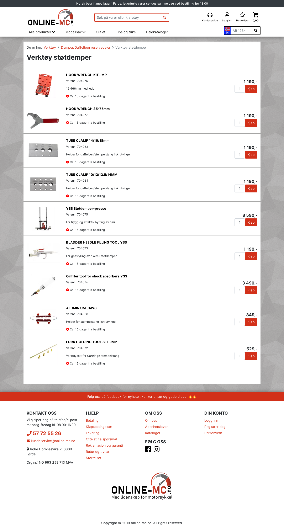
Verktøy (50, 47)
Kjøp (251, 89)
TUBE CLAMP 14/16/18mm (88, 140)
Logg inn (211, 420)
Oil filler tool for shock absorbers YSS (96, 276)
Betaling (92, 420)
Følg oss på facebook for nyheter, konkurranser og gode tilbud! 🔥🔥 (142, 396)
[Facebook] (148, 450)
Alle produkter (40, 32)
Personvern (213, 433)
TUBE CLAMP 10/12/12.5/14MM (91, 174)
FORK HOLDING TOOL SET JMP (91, 342)
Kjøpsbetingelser (99, 427)
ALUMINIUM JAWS (81, 308)
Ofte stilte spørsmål (101, 439)
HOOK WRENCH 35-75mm (88, 109)
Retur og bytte (97, 451)
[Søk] (164, 17)
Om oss (151, 420)
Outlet (100, 32)
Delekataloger (157, 32)
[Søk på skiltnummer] (256, 30)
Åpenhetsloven (156, 427)
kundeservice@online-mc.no (52, 441)
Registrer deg (215, 427)
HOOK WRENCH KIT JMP (86, 75)
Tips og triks (126, 32)
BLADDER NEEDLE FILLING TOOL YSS (96, 242)
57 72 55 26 (46, 433)
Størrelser (93, 458)
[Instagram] (156, 450)
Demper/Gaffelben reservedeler (85, 47)
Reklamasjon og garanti (104, 445)
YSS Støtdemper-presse (86, 208)
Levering (92, 433)
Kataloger (152, 433)
